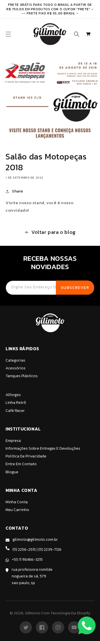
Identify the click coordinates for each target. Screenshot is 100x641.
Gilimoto (33, 613)
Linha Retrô (16, 402)
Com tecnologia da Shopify (65, 613)
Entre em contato (21, 464)
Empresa (13, 441)
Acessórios (16, 368)
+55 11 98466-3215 (27, 559)
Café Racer (15, 411)
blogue (12, 472)
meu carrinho (17, 510)
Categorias (15, 360)
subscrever (75, 288)
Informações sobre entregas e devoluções (43, 448)
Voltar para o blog (53, 232)
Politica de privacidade (26, 456)
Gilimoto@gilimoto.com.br (35, 539)
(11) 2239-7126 (49, 549)
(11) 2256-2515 (24, 549)
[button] (8, 34)
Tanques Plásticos (22, 376)
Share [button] (17, 191)
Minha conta (17, 502)
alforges (13, 395)
